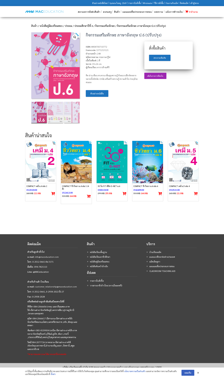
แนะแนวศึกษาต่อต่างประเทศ (162, 256)
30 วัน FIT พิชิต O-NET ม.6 (109, 186)
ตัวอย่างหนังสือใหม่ (100, 3)
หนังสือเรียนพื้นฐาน (98, 252)
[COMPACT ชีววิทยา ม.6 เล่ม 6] (147, 162)
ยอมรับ (188, 372)
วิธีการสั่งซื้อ (159, 3)
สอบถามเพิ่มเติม (160, 58)
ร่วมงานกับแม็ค (172, 3)
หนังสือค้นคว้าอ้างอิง (99, 266)
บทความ (158, 11)
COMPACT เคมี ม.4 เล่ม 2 (36, 186)
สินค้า (117, 11)
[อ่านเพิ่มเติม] (89, 196)
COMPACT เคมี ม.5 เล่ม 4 (179, 186)
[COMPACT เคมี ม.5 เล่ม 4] (183, 162)
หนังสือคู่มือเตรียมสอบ (51, 25)
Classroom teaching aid (162, 271)
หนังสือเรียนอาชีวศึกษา (100, 256)
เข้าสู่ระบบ (194, 3)
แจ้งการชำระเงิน (174, 11)
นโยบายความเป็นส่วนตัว (135, 371)
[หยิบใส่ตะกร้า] (53, 194)
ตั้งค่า (53, 374)
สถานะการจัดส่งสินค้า (89, 11)
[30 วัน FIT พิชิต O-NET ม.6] (112, 162)
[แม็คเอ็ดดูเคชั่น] (44, 11)
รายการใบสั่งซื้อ (134, 3)
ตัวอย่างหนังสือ (97, 93)
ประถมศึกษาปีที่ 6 (83, 25)
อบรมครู (107, 11)
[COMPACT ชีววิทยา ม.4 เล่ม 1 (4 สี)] (76, 162)
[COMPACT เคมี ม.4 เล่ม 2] (40, 162)
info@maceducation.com (47, 256)
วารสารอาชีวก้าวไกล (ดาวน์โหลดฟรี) (106, 285)
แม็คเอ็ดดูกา (154, 261)
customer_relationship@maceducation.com (56, 286)
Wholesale (147, 3)
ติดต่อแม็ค (184, 3)
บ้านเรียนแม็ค (155, 252)
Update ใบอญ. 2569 (118, 3)
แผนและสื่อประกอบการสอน (137, 11)
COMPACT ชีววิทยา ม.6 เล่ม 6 (145, 186)
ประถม (68, 25)
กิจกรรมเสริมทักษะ (105, 25)
